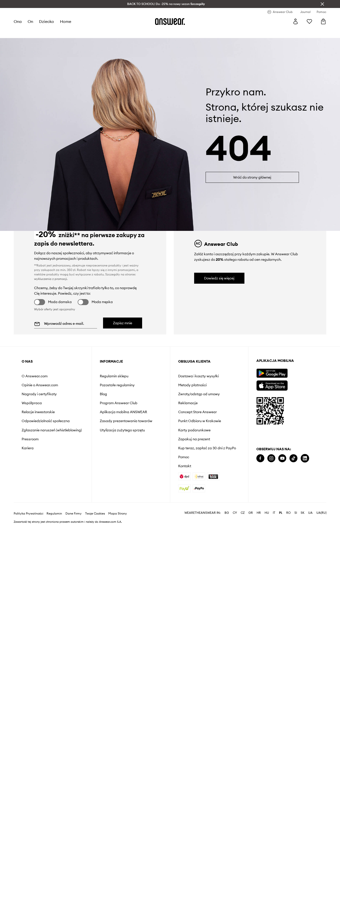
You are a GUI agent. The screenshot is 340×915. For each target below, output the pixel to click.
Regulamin (54, 513)
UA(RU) (321, 513)
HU (267, 513)
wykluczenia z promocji (50, 279)
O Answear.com (35, 376)
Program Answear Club (118, 403)
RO (288, 513)
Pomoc (183, 457)
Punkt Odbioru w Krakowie (199, 421)
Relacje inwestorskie (38, 412)
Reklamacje (188, 403)
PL (281, 513)
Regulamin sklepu (114, 376)
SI (295, 513)
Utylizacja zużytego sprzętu (122, 430)
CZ (243, 513)
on (30, 21)
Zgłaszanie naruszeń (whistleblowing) (52, 430)
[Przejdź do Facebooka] (260, 458)
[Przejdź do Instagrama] (271, 458)
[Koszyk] (323, 21)
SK (302, 513)
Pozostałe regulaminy (117, 385)
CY (235, 513)
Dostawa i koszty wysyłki (198, 376)
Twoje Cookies (95, 513)
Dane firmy (73, 513)
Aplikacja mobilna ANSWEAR (123, 412)
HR (259, 513)
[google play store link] (271, 373)
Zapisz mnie (122, 323)
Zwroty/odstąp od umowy (199, 394)
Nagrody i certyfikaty (39, 394)
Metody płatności (192, 385)
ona (18, 21)
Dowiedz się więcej (219, 278)
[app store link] (271, 385)
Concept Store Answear (197, 412)
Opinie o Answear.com (40, 385)
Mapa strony (117, 513)
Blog (103, 394)
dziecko (46, 21)
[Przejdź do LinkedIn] (305, 458)
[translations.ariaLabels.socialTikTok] (293, 458)
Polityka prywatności (28, 513)
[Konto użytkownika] (295, 21)
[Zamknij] (322, 4)
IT (274, 513)
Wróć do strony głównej (252, 177)
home (65, 21)
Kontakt (184, 466)
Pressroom (30, 439)
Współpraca (32, 403)
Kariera (28, 448)
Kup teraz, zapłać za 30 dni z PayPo (207, 448)
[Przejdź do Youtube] (282, 458)
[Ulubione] (309, 21)
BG (227, 513)
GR (250, 513)
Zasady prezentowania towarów (126, 421)
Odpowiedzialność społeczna (46, 421)
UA (310, 513)
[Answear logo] (170, 21)
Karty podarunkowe (194, 430)
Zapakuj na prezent (194, 439)
